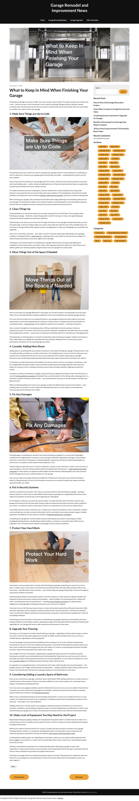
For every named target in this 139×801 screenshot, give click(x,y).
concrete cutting (19, 661)
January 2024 (117, 195)
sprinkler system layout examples (51, 195)
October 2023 (104, 203)
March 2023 (114, 215)
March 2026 (114, 146)
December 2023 (104, 199)
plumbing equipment (41, 693)
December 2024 (104, 174)
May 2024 (114, 187)
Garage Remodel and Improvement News (69, 8)
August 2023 (103, 207)
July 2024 (115, 183)
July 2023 (115, 207)
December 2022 (104, 223)
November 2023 (119, 199)
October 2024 (104, 179)
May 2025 (114, 162)
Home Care (107, 241)
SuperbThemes (92, 792)
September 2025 (118, 154)
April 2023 (103, 215)
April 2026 (103, 146)
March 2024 (114, 191)
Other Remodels (92, 20)
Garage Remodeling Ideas (57, 20)
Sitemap (60, 798)
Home (42, 20)
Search (98, 88)
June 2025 (103, 162)
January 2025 (117, 171)
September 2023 (118, 203)
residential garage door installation (59, 514)
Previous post (19, 777)
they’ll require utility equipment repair (62, 733)
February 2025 (104, 171)
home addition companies (26, 376)
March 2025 (114, 166)
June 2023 (103, 211)
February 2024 (104, 195)
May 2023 (114, 211)
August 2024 (103, 183)
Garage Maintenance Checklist (117, 233)
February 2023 (104, 219)
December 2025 (104, 150)
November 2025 (119, 150)
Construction (99, 233)
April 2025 (103, 166)
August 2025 (103, 158)
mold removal (36, 236)
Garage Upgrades (76, 20)
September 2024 (118, 179)
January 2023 (117, 219)
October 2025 (104, 154)
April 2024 (103, 191)
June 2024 (103, 187)
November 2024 (119, 174)
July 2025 (115, 158)
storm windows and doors (59, 601)
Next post (79, 777)
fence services (29, 324)
